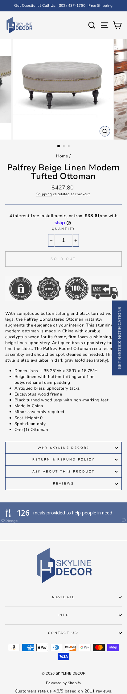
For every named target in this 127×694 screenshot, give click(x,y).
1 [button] (58, 146)
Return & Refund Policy (63, 459)
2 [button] (64, 146)
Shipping (44, 194)
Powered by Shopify (63, 682)
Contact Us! (63, 633)
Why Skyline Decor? (63, 448)
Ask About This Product (63, 471)
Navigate (63, 597)
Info (63, 615)
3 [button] (69, 146)
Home (62, 156)
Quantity (63, 229)
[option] (63, 5)
